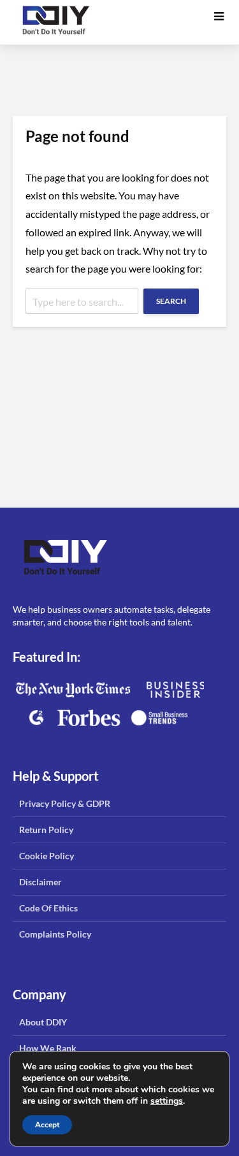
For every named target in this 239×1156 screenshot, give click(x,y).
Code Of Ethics (48, 908)
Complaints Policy (55, 934)
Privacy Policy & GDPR (64, 803)
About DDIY (43, 1022)
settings (166, 1101)
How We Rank (47, 1048)
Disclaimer (40, 881)
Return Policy (46, 829)
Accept (47, 1125)
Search (171, 301)
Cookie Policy (46, 855)
